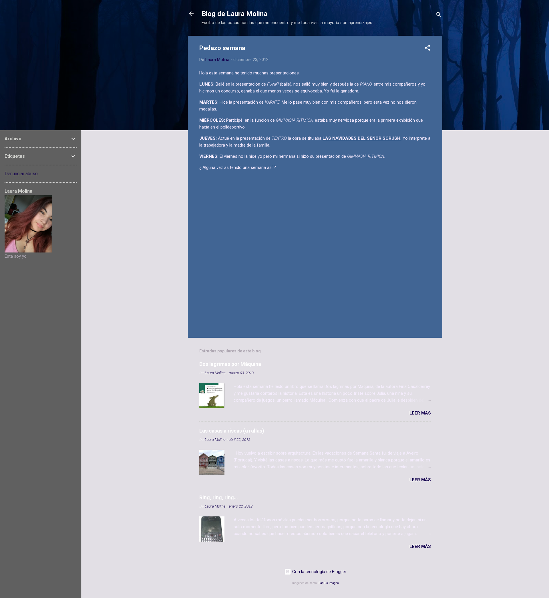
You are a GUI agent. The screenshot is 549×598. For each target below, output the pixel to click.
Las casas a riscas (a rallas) (231, 431)
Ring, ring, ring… (218, 497)
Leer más (420, 413)
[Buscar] (438, 15)
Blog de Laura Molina (234, 14)
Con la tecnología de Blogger (318, 571)
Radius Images (329, 583)
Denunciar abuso (21, 173)
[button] (427, 48)
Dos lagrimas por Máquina (230, 364)
